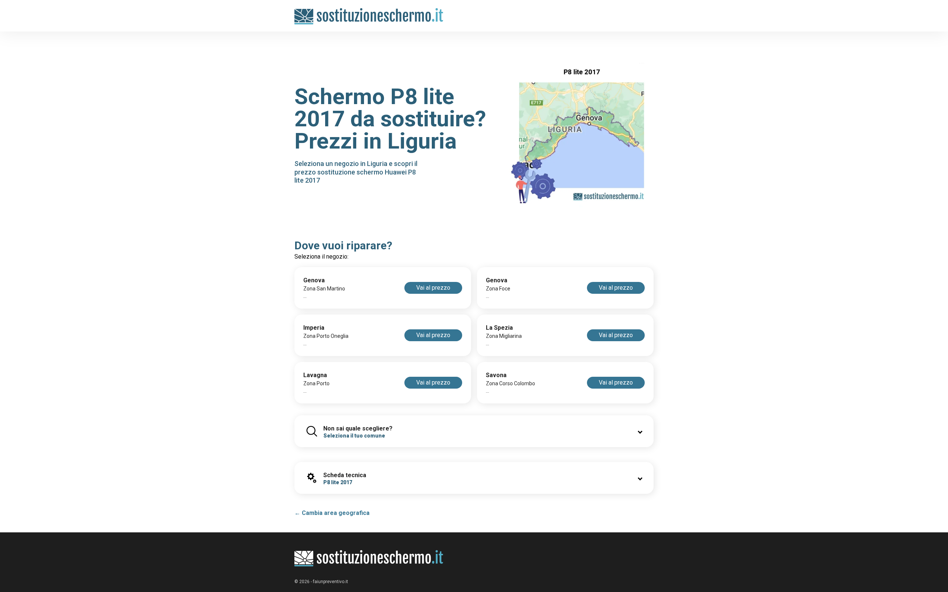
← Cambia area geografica (332, 512)
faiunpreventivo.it (330, 581)
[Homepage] (369, 12)
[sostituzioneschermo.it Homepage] (369, 558)
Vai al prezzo (433, 287)
